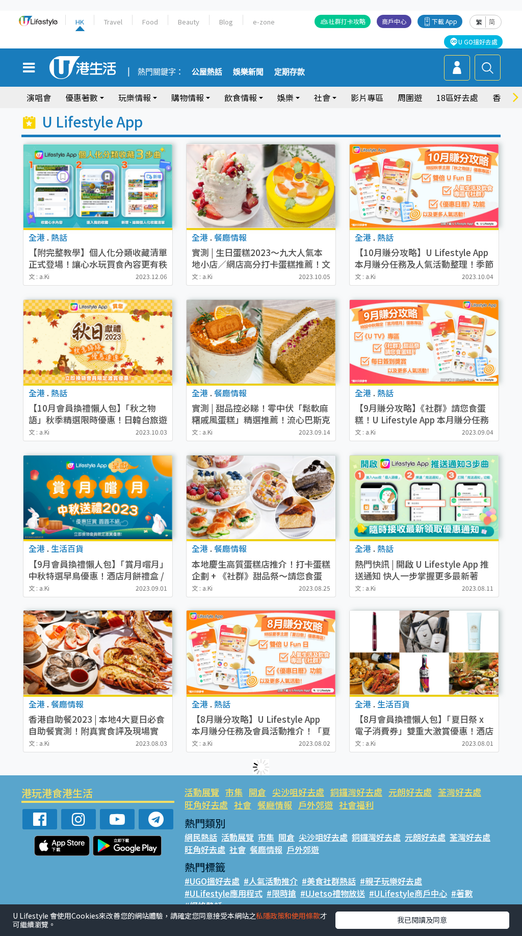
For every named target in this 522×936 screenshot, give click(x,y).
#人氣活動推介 (271, 881)
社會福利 (356, 804)
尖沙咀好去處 (298, 792)
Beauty (188, 22)
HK (79, 22)
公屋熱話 (207, 72)
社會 (242, 804)
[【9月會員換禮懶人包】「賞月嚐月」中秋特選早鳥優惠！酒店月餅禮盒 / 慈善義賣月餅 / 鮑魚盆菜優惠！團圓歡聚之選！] (97, 497)
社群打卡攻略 (347, 21)
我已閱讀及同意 (422, 920)
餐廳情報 (274, 804)
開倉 (257, 792)
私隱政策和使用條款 (288, 915)
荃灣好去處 (459, 792)
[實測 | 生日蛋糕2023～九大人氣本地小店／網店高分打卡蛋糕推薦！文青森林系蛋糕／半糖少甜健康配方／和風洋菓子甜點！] (261, 185)
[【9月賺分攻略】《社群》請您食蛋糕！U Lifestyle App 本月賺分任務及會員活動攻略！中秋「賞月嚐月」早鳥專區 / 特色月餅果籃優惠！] (424, 342)
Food (150, 22)
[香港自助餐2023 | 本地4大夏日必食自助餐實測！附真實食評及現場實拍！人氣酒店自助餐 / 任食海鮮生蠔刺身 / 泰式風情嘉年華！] (97, 652)
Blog (226, 22)
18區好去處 (457, 97)
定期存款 (289, 72)
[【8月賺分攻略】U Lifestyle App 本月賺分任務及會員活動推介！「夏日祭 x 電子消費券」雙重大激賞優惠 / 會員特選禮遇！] (261, 652)
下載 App (444, 21)
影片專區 (367, 97)
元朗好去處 (410, 792)
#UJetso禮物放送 (332, 893)
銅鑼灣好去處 (356, 792)
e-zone (264, 22)
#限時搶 (281, 893)
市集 (234, 792)
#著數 (462, 893)
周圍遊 (410, 97)
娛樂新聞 (248, 72)
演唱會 (39, 97)
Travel (113, 22)
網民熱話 (201, 837)
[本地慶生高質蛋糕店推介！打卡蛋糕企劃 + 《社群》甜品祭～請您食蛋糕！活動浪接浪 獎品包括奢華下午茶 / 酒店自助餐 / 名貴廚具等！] (261, 497)
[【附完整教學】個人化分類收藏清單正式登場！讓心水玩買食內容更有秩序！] (97, 185)
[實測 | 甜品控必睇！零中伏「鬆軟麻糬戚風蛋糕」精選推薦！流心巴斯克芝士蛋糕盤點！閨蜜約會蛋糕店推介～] (261, 342)
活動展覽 (202, 792)
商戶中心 (394, 21)
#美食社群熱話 (329, 881)
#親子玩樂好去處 (391, 881)
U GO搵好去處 (478, 41)
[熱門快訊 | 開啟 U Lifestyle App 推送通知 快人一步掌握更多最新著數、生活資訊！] (424, 497)
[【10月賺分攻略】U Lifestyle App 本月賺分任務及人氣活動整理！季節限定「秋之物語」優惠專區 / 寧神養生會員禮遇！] (424, 185)
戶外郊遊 (315, 804)
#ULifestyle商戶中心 (408, 893)
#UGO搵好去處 (212, 881)
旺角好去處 (206, 804)
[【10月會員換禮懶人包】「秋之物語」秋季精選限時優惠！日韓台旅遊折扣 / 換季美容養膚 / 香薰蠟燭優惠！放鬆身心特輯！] (97, 342)
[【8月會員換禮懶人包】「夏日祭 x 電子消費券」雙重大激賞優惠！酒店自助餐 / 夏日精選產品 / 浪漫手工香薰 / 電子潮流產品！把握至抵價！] (424, 652)
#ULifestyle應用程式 (224, 893)
